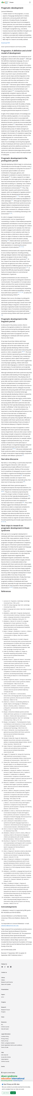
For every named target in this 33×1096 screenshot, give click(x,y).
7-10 (18, 196)
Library (3, 977)
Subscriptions (4, 1059)
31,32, (3, 521)
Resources (3, 1022)
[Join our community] (5, 966)
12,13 (10, 213)
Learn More (6, 1093)
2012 (2, 997)
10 (19, 247)
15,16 (22, 247)
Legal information (5, 1034)
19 (1, 315)
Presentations (4, 989)
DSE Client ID (4, 1055)
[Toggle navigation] (30, 2)
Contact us (4, 972)
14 (8, 240)
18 (22, 292)
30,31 (3, 491)
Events (3, 1066)
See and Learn (5, 1029)
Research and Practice (7, 982)
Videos (3, 980)
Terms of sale (4, 1047)
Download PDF (5, 43)
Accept (13, 1093)
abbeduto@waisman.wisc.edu (10, 926)
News (2, 1017)
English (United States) (9, 1072)
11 (12, 200)
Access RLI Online (6, 1057)
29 (24, 481)
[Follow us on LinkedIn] (11, 966)
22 (20, 400)
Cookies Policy (5, 1036)
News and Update (6, 984)
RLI (2, 1024)
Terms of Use (4, 1041)
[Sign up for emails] (2, 966)
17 (27, 267)
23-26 (14, 448)
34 (4, 521)
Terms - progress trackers (8, 1043)
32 (29, 495)
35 (11, 587)
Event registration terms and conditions (11, 1045)
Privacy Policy (5, 1038)
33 (23, 502)
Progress (3, 1002)
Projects (3, 1012)
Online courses (5, 1026)
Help (2, 1052)
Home (11, 2)
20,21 (23, 351)
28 (21, 475)
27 (22, 455)
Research (3, 1007)
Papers (3, 994)
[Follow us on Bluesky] (8, 966)
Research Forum (5, 1009)
